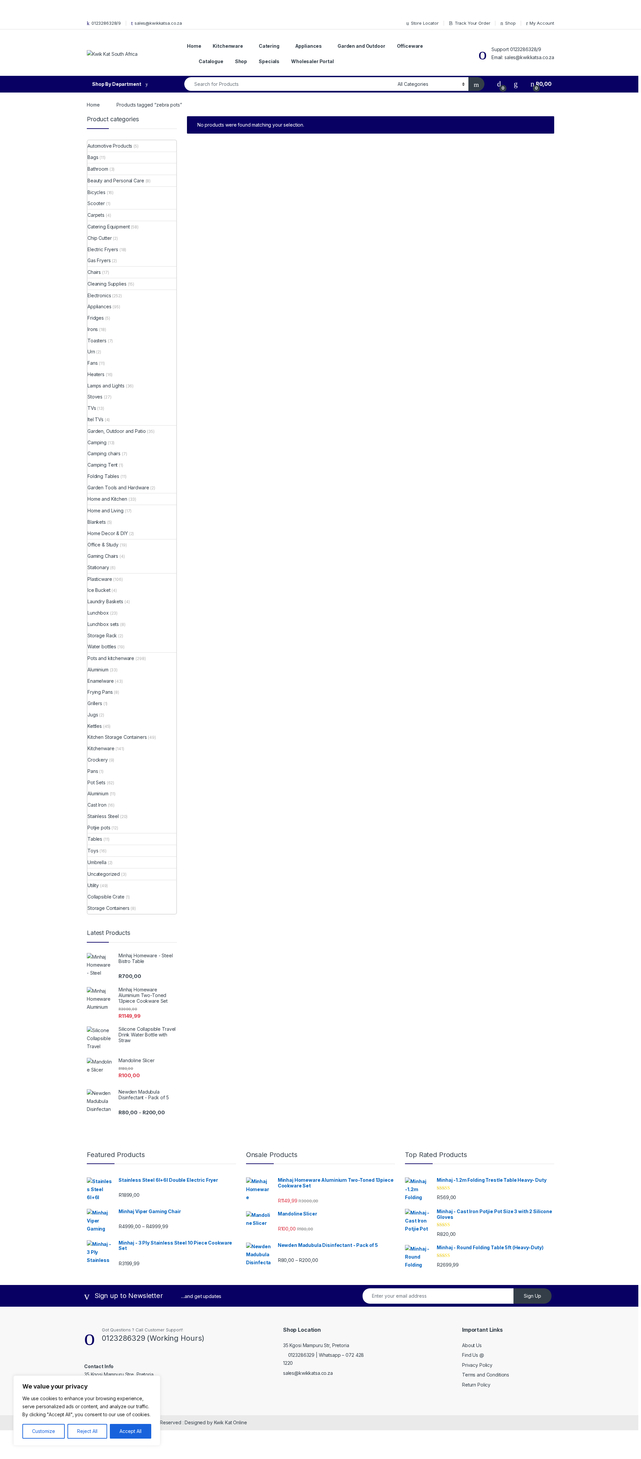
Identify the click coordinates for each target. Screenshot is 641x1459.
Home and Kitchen (107, 499)
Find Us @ (473, 1355)
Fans (92, 363)
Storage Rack (102, 635)
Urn (91, 351)
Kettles (94, 726)
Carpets (95, 215)
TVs (91, 408)
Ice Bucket (99, 590)
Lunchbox (98, 613)
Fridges (95, 318)
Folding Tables (103, 476)
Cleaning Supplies (107, 284)
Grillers (94, 703)
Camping (96, 442)
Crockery (97, 760)
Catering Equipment (108, 226)
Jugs (92, 714)
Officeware (410, 46)
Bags (92, 157)
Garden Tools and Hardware (118, 487)
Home (194, 46)
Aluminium (98, 669)
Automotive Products (109, 146)
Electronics (99, 295)
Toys (92, 850)
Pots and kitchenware (110, 658)
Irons (92, 329)
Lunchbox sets (103, 624)
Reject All (87, 1431)
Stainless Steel (103, 816)
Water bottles (101, 646)
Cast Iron (96, 805)
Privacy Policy (477, 1365)
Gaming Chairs (102, 556)
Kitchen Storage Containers (117, 737)
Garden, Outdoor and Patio (116, 431)
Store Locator (425, 23)
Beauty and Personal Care (115, 180)
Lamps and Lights (106, 385)
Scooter (96, 203)
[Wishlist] (516, 84)
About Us (472, 1345)
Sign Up (532, 1296)
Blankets (96, 522)
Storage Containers (108, 908)
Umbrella (96, 862)
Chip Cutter (99, 238)
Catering (269, 46)
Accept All (131, 1431)
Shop (510, 23)
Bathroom (97, 169)
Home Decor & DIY (107, 533)
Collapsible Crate (106, 897)
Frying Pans (100, 692)
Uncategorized (103, 874)
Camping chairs (104, 453)
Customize (43, 1431)
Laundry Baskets (105, 601)
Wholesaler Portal (312, 61)
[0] (499, 84)
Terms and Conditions (485, 1374)
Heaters (95, 374)
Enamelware (100, 681)
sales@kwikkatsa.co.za (158, 23)
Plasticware (99, 579)
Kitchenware (228, 46)
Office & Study (103, 544)
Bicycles (96, 192)
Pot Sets (96, 782)
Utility (93, 885)
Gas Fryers (99, 260)
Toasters (96, 340)
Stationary (98, 567)
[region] (86, 1410)
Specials (269, 61)
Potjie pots (98, 827)
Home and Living (105, 510)
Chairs (94, 272)
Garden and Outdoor (361, 46)
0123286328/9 (106, 23)
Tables (94, 839)
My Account (541, 23)
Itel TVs (95, 419)
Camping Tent (102, 465)
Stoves (94, 396)
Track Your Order (472, 23)
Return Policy (476, 1385)
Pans (92, 771)
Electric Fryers (102, 249)
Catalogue (211, 61)
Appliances (308, 46)
